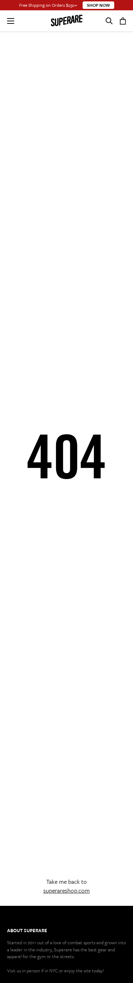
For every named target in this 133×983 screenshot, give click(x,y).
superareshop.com (66, 890)
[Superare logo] (67, 21)
